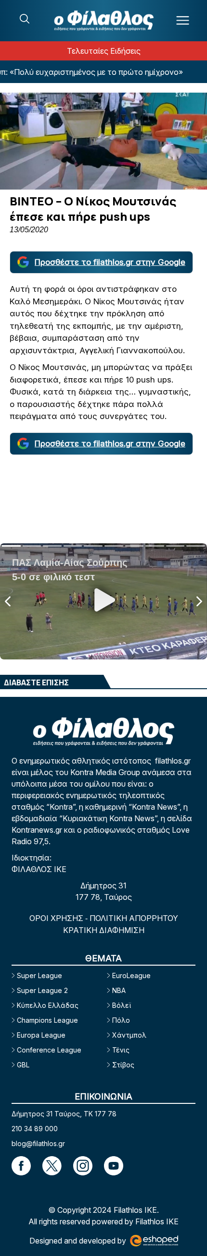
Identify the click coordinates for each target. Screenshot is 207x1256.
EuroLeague (131, 975)
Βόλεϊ (121, 1005)
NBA (119, 990)
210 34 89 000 (35, 1128)
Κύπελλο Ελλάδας (47, 1005)
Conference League (49, 1050)
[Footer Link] (21, 1165)
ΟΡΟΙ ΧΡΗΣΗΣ (57, 918)
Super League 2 (42, 990)
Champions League (47, 1020)
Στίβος (123, 1065)
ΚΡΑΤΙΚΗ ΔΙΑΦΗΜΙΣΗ (103, 930)
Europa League (41, 1035)
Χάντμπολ (129, 1035)
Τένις (120, 1050)
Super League (39, 975)
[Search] (24, 19)
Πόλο (121, 1020)
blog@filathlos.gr (38, 1143)
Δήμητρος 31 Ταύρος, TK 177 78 (64, 1114)
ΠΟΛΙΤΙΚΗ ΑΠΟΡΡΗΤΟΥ (134, 918)
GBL (23, 1065)
